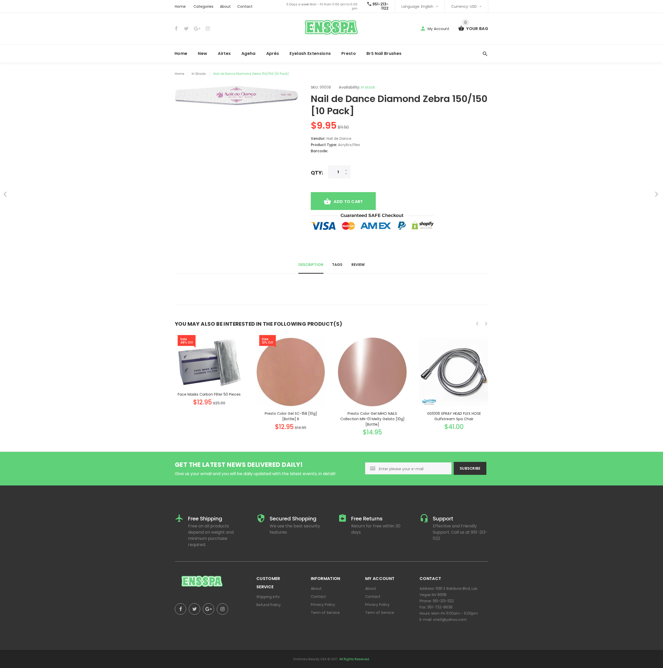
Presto (348, 53)
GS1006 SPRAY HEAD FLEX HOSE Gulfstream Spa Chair (454, 416)
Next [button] (486, 323)
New (202, 53)
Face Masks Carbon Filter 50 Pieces (209, 394)
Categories (203, 6)
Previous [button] (477, 323)
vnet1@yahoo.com (450, 619)
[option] (209, 366)
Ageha (248, 53)
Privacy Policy (323, 604)
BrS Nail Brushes (383, 53)
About (225, 6)
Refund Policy (268, 604)
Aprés (272, 53)
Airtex (224, 53)
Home (180, 6)
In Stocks (199, 73)
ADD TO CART (348, 202)
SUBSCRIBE (470, 468)
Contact (245, 6)
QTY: (317, 172)
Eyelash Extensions (310, 53)
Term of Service (325, 612)
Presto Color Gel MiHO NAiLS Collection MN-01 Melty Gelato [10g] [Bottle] (372, 419)
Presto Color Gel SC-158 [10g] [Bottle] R (291, 416)
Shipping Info (268, 596)
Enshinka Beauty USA (310, 659)
